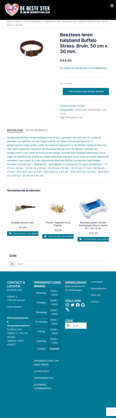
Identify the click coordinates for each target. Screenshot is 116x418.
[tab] (15, 130)
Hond (26, 21)
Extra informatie (37, 130)
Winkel (18, 21)
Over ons (95, 295)
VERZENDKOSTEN (43, 378)
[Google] (83, 305)
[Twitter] (72, 305)
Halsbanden (36, 21)
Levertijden (97, 281)
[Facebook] (78, 305)
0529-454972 (14, 306)
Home (10, 21)
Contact (95, 301)
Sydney (63, 413)
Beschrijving (15, 130)
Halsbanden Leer (52, 21)
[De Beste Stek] (27, 9)
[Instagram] (67, 305)
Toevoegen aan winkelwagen (86, 91)
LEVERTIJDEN (41, 371)
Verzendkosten (99, 288)
